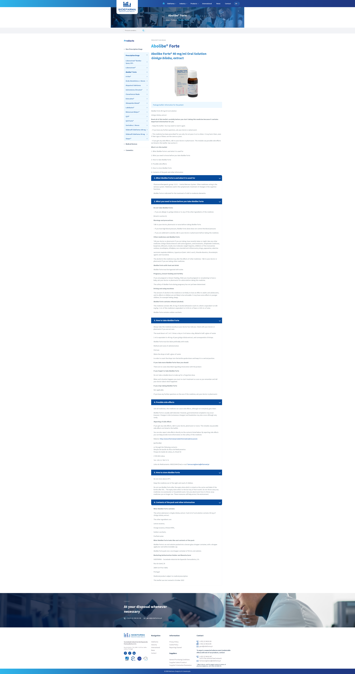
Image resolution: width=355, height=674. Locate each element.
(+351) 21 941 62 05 (205, 644)
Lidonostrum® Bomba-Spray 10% (134, 62)
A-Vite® (128, 76)
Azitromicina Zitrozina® (134, 90)
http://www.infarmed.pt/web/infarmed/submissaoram (178, 439)
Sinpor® (128, 139)
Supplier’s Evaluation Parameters (180, 665)
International (207, 3)
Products (174, 20)
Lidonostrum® (131, 68)
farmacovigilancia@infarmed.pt (198, 464)
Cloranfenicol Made (133, 94)
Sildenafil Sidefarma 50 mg (135, 134)
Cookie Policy (173, 645)
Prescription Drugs (133, 55)
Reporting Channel (175, 647)
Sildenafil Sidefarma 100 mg (136, 130)
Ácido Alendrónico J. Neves (135, 81)
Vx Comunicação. (186, 671)
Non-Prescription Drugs (134, 49)
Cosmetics (129, 150)
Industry (154, 645)
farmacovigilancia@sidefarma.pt (210, 661)
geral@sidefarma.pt (154, 618)
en (236, 3)
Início (168, 20)
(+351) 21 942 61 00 (134, 618)
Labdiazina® (130, 107)
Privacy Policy (174, 642)
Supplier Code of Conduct (178, 662)
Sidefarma (154, 642)
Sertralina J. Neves (132, 125)
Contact (228, 3)
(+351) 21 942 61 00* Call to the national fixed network (210, 657)
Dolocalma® (130, 99)
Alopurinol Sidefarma (133, 85)
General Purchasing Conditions (179, 660)
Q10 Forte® (130, 121)
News (218, 3)
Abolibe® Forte (131, 72)
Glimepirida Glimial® (133, 103)
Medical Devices (131, 144)
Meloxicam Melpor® (133, 112)
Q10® (127, 116)
